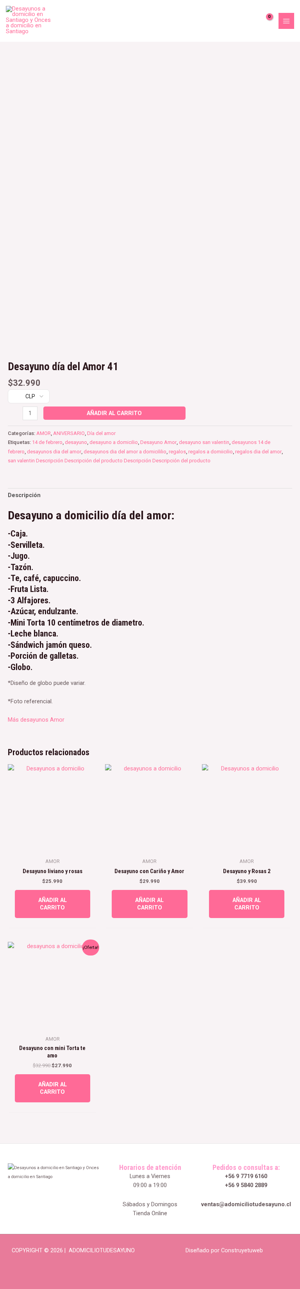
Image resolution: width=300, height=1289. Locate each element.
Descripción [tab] (24, 495)
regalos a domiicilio (210, 452)
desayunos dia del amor (54, 452)
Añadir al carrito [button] (52, 904)
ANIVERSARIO (69, 433)
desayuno (76, 442)
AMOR (43, 433)
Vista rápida (53, 846)
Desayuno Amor (158, 442)
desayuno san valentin (204, 442)
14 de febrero (47, 442)
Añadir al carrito (114, 413)
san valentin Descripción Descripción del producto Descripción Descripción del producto (109, 461)
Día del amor (101, 433)
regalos (177, 452)
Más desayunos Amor (36, 719)
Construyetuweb (242, 1250)
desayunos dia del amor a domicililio (125, 452)
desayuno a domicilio (113, 442)
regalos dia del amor (258, 452)
